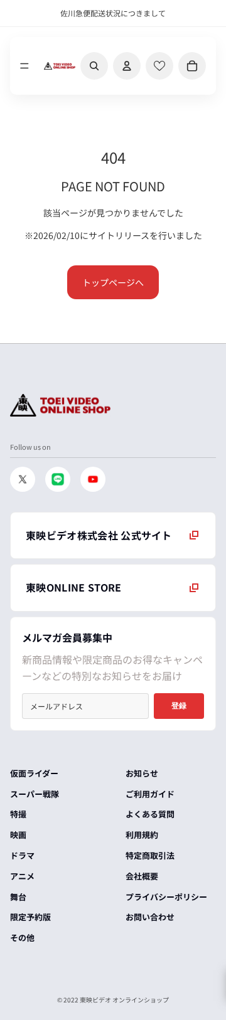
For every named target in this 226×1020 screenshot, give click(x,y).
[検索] (94, 66)
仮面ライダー (34, 773)
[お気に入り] (159, 66)
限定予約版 (30, 917)
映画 (18, 835)
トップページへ (113, 282)
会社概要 (142, 876)
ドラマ (22, 855)
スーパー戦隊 (34, 794)
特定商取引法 (150, 855)
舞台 (18, 897)
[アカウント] (127, 66)
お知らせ (142, 773)
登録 (178, 705)
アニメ (22, 876)
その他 (22, 937)
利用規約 (142, 835)
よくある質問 (150, 814)
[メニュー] (24, 65)
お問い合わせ (150, 917)
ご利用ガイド (150, 794)
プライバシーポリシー (166, 897)
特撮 (18, 814)
